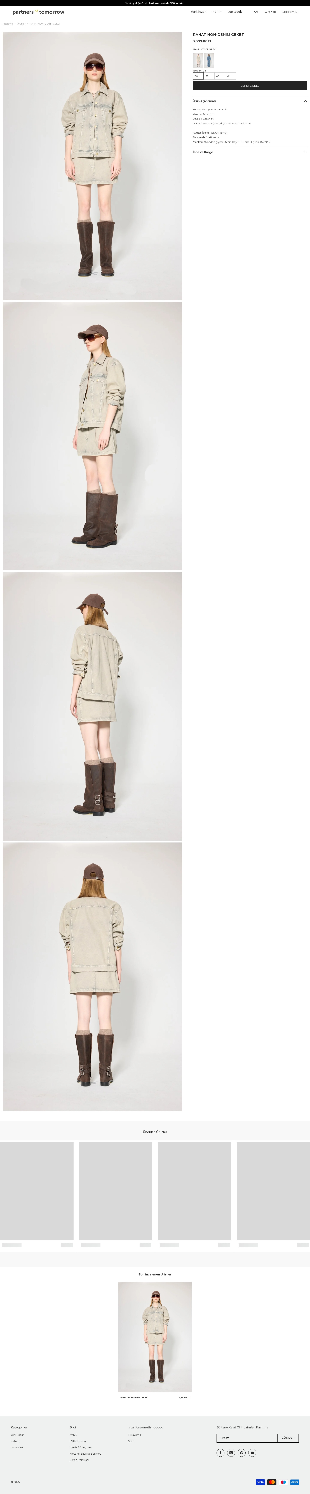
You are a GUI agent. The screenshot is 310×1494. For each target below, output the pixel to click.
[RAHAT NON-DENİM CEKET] (155, 1337)
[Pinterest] (242, 1453)
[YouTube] (252, 1453)
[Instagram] (231, 1453)
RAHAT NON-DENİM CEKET (133, 1397)
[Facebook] (220, 1453)
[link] (12, 1245)
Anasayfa (8, 23)
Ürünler (21, 23)
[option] (155, 1342)
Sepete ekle (250, 85)
